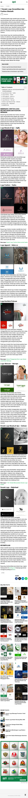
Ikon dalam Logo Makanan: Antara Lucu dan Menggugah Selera (7, 677)
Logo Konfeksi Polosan (8, 98)
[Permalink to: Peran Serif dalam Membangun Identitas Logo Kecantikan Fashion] (7, 612)
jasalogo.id (12, 568)
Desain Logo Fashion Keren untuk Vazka (16, 242)
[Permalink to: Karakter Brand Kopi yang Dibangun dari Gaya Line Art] (21, 649)
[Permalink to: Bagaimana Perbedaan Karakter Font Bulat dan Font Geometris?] (7, 631)
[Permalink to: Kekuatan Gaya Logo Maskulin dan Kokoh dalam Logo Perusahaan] (21, 612)
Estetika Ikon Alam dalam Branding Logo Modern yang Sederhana (7, 658)
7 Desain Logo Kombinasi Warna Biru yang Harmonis (14, 69)
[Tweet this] (19, 578)
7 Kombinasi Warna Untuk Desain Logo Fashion (12, 71)
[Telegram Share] (22, 578)
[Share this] (16, 578)
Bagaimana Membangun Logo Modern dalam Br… (15, 730)
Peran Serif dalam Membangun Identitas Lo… (16, 736)
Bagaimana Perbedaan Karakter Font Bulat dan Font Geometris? (6, 640)
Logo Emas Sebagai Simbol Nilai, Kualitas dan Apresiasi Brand (7, 602)
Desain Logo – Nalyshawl (8, 103)
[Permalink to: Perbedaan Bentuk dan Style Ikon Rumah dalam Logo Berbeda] (21, 692)
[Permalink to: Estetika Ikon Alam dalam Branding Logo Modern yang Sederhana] (7, 649)
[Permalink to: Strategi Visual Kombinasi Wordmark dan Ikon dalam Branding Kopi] (21, 631)
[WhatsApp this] (26, 578)
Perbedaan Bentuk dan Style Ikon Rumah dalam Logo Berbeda (20, 702)
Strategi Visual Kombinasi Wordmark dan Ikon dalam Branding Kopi (21, 640)
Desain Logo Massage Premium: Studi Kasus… (15, 714)
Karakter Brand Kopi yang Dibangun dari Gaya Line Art (21, 658)
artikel (2, 572)
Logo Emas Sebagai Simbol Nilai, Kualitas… (14, 725)
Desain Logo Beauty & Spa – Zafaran (11, 101)
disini (13, 569)
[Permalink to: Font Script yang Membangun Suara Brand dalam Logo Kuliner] (7, 690)
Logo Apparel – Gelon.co (8, 96)
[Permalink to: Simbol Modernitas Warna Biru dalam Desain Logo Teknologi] (21, 670)
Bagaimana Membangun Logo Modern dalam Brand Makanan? (21, 602)
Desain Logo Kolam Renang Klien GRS (15, 719)
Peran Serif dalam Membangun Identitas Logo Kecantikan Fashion (7, 621)
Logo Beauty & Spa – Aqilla (9, 93)
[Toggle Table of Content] (24, 87)
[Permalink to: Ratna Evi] (2, 14)
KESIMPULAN (5, 105)
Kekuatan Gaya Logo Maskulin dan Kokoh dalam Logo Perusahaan (21, 621)
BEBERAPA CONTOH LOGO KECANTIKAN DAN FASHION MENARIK (13, 90)
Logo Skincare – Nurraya (8, 100)
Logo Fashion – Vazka (7, 94)
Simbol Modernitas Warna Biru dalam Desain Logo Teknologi (21, 680)
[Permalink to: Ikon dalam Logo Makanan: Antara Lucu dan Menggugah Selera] (7, 668)
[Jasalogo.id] (14, 2)
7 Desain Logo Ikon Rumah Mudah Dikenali (11, 67)
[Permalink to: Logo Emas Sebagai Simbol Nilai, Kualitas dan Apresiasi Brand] (7, 593)
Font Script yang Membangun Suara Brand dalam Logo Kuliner (6, 699)
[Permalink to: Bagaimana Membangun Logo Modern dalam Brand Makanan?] (21, 593)
